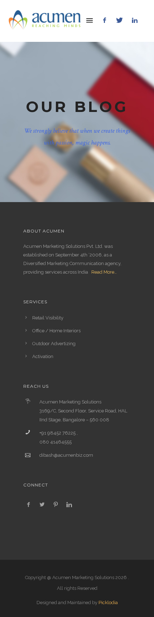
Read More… (104, 272)
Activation (42, 356)
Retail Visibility (47, 317)
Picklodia (108, 602)
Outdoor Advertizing (54, 343)
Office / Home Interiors (56, 330)
